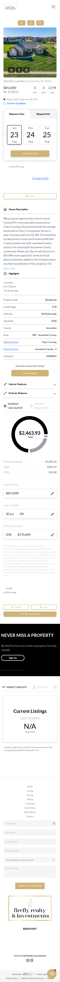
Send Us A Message (30, 886)
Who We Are (30, 812)
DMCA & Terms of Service (32, 978)
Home (30, 786)
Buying (30, 795)
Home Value (29, 808)
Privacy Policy (12, 978)
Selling (30, 799)
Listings (30, 791)
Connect (30, 816)
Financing (29, 803)
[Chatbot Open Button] (52, 973)
